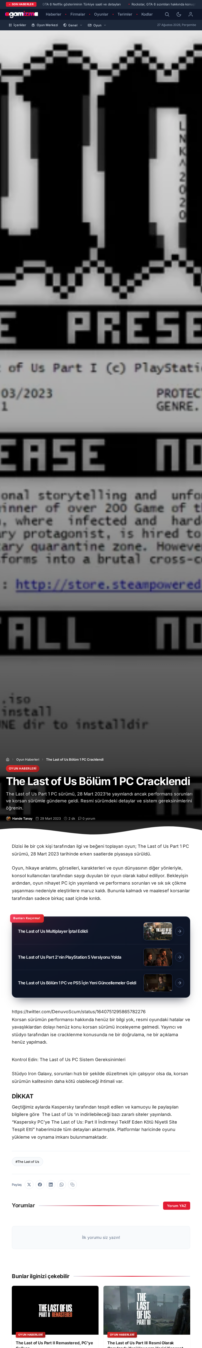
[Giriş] (190, 14)
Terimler (125, 14)
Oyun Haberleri (27, 759)
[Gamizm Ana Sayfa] (22, 14)
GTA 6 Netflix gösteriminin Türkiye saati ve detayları (81, 4)
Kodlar (147, 14)
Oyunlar (101, 14)
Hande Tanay (22, 818)
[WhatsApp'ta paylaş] (61, 1184)
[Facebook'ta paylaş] (39, 1184)
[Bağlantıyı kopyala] (72, 1184)
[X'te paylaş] (29, 1184)
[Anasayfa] (7, 759)
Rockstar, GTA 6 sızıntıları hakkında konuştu (165, 4)
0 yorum (89, 818)
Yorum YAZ (176, 1206)
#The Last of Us (27, 1162)
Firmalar (77, 14)
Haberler (53, 14)
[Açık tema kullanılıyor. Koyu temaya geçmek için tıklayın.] (178, 14)
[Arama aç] (167, 14)
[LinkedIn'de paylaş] (50, 1184)
